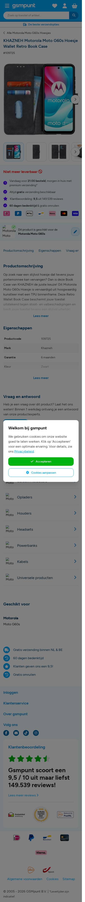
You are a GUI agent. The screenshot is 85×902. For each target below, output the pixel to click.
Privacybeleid (24, 451)
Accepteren (43, 461)
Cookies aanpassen (43, 472)
